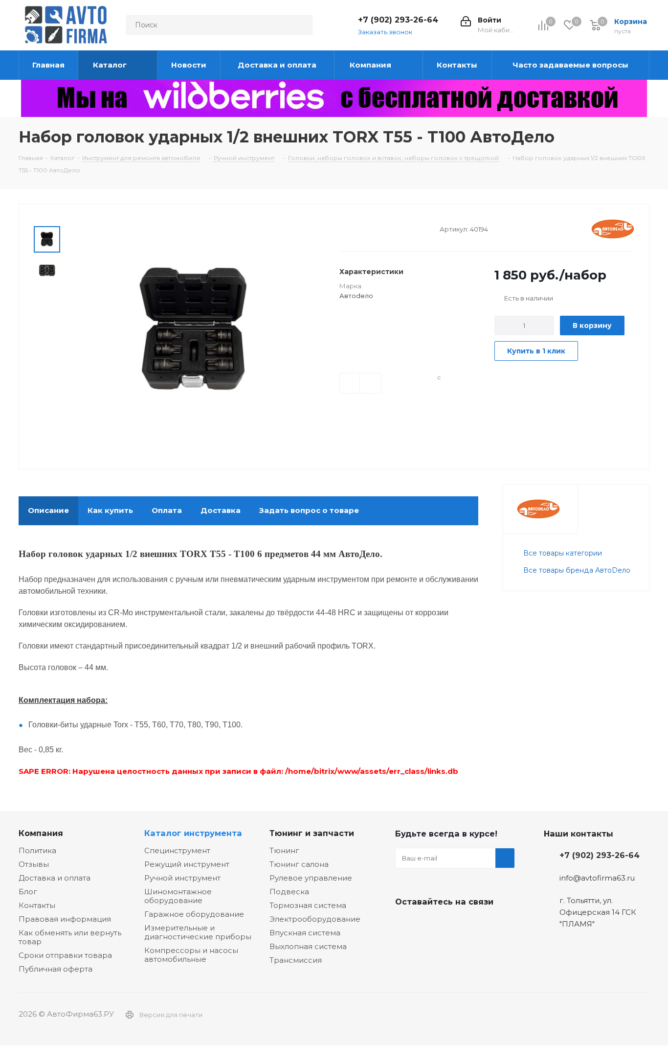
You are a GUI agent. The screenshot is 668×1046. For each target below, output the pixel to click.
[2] (353, 228)
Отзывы (34, 864)
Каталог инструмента (193, 833)
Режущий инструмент (186, 864)
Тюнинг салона (299, 864)
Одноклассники (454, 924)
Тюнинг (284, 850)
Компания (41, 833)
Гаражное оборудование (194, 914)
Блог (28, 891)
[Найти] (300, 25)
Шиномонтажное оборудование (178, 896)
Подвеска (289, 891)
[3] (362, 228)
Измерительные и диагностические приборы (197, 932)
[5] (381, 228)
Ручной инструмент (182, 878)
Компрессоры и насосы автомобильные (191, 955)
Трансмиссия (295, 960)
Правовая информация (65, 919)
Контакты (37, 905)
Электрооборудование (314, 919)
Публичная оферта (55, 969)
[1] (344, 228)
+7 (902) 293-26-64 (398, 19)
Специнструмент (177, 850)
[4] (372, 228)
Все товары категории (562, 553)
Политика (37, 850)
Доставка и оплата (54, 878)
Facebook (429, 924)
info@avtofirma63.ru (597, 878)
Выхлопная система (308, 946)
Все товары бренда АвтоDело (576, 570)
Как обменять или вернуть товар (70, 937)
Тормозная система (307, 905)
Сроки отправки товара (65, 955)
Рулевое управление (310, 878)
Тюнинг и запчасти (311, 833)
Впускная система (304, 932)
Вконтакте (405, 924)
